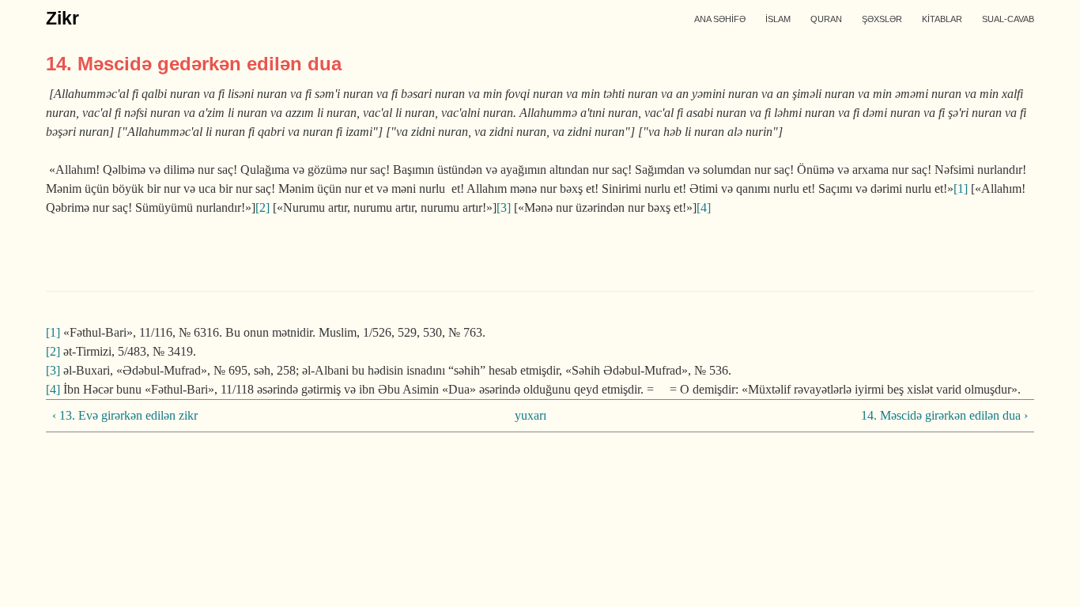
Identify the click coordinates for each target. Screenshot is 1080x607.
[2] (262, 207)
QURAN (826, 19)
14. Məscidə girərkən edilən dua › (944, 415)
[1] (960, 188)
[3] (504, 207)
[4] (704, 207)
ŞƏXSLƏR (882, 19)
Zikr (62, 18)
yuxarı (530, 415)
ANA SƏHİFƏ (720, 19)
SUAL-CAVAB (1008, 19)
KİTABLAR (942, 19)
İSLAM (778, 19)
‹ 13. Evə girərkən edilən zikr (125, 415)
